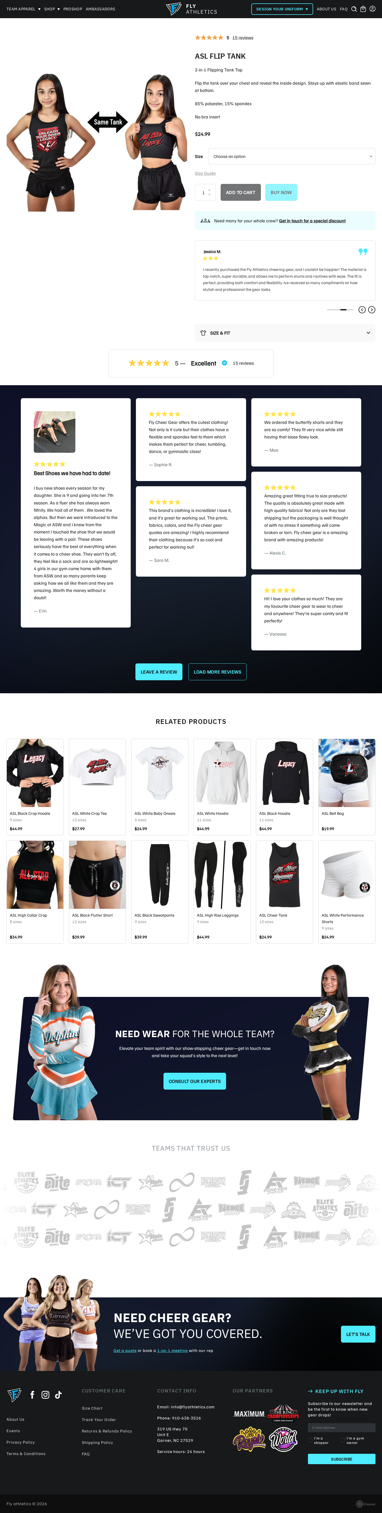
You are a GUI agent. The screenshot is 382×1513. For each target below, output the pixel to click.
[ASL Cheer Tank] (284, 875)
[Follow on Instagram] (45, 1395)
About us (326, 8)
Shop (49, 8)
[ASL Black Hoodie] (284, 773)
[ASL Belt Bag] (347, 773)
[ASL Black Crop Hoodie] (35, 773)
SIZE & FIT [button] (220, 333)
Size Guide (205, 173)
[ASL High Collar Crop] (35, 875)
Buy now (281, 192)
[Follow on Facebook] (32, 1395)
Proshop (72, 8)
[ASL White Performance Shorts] (347, 875)
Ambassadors (100, 8)
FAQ (344, 8)
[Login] (373, 9)
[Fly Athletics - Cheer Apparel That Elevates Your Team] (191, 9)
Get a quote (125, 1350)
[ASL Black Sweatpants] (159, 875)
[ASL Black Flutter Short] (97, 875)
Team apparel (21, 8)
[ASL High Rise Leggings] (222, 875)
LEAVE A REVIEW (159, 672)
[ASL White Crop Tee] (97, 773)
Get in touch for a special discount (312, 220)
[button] (362, 310)
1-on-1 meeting (172, 1350)
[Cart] (363, 9)
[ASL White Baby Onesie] (159, 773)
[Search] (354, 9)
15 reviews (242, 37)
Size (199, 156)
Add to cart (240, 192)
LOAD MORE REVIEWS (217, 672)
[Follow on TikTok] (58, 1395)
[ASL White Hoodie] (222, 773)
